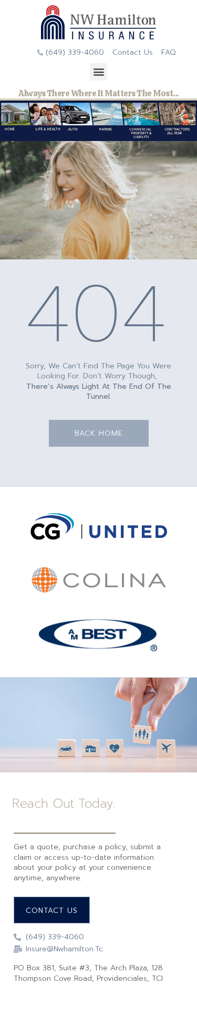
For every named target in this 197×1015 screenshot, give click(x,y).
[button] (98, 72)
